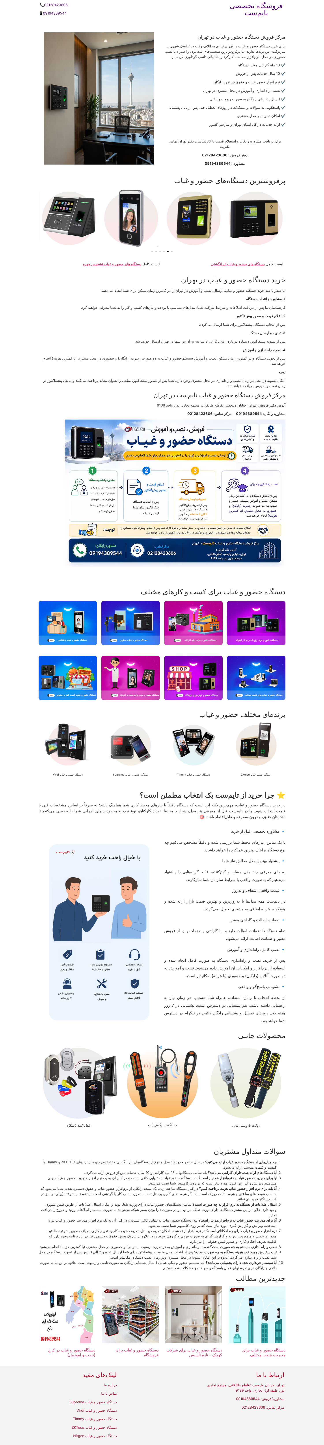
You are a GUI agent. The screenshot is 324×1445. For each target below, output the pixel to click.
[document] (162, 1215)
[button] (281, 218)
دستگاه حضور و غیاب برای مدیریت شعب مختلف (263, 1352)
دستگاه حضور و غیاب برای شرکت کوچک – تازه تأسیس (194, 1352)
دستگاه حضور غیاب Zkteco (256, 774)
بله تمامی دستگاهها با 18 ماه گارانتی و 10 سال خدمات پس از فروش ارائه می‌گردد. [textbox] (180, 1172)
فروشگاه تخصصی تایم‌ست (256, 9)
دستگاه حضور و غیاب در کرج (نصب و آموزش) (71, 1352)
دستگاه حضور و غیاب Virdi (68, 774)
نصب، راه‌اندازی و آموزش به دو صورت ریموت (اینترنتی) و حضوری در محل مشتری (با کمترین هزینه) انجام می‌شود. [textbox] (158, 1246)
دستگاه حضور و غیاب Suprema (130, 774)
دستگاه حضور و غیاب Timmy (193, 774)
